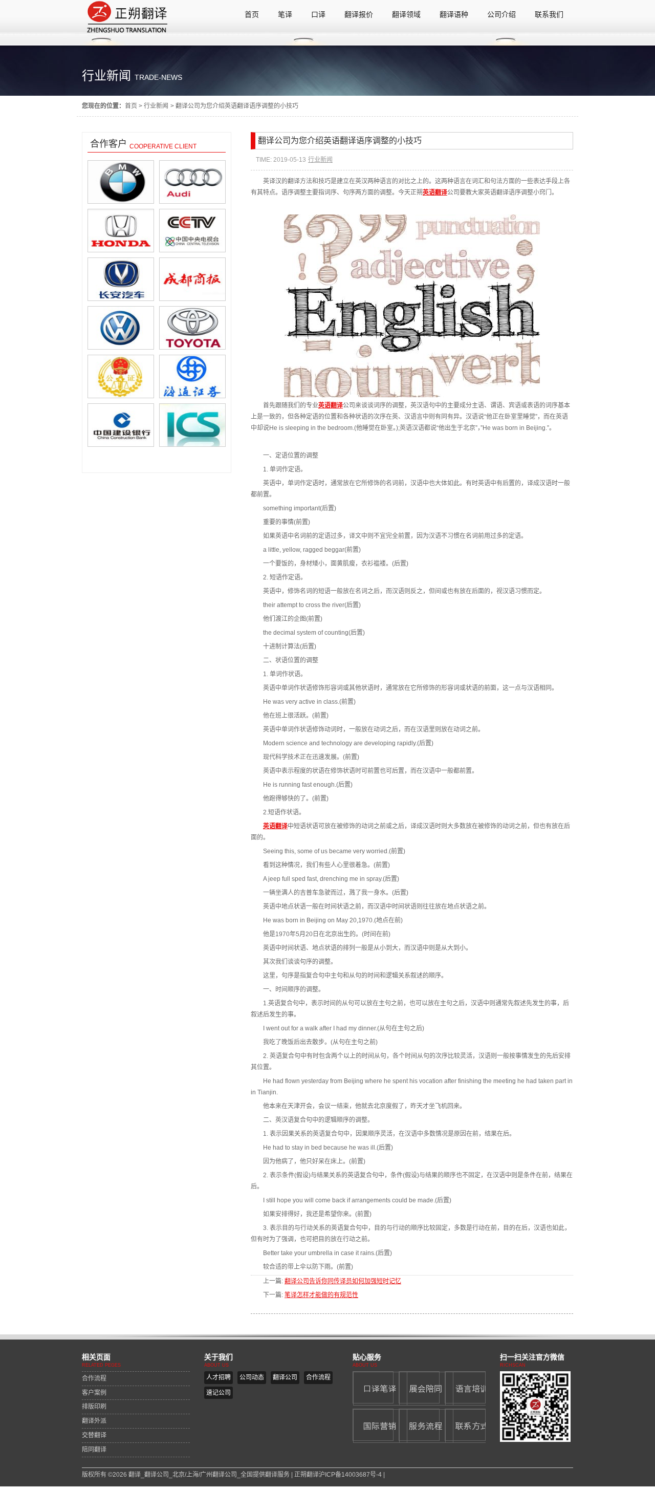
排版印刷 (94, 1406)
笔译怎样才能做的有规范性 (321, 1295)
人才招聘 (218, 1377)
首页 (131, 106)
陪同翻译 (94, 1449)
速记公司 (218, 1392)
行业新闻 (156, 106)
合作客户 (108, 144)
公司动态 (251, 1377)
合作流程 (94, 1378)
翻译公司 (285, 1377)
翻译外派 (94, 1420)
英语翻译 (330, 405)
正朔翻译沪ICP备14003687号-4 (338, 1474)
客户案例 (94, 1392)
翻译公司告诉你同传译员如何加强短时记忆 (343, 1281)
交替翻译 (94, 1435)
